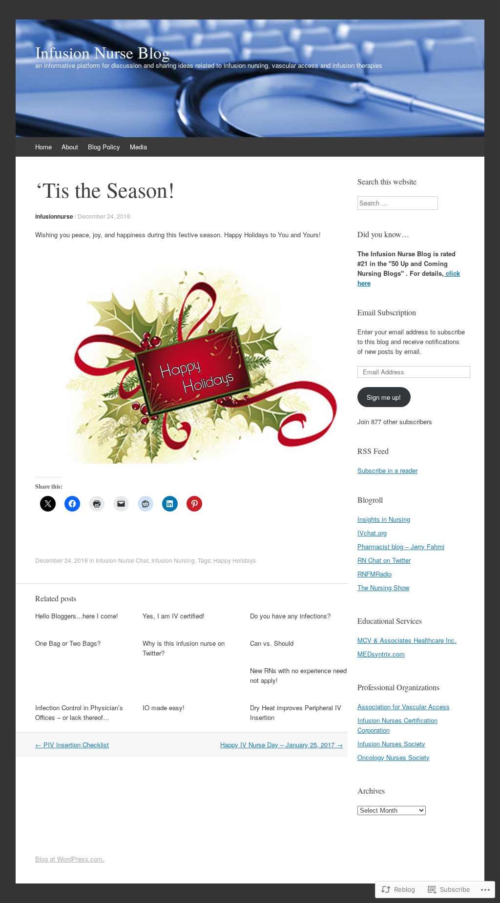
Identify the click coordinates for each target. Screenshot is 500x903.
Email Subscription (386, 312)
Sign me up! (384, 397)
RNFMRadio (374, 573)
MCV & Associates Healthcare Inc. (407, 640)
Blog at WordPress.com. (69, 858)
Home (43, 146)
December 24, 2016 (104, 216)
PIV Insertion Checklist (72, 744)
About (70, 146)
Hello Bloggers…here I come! (76, 615)
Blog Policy (104, 146)
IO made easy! (164, 707)
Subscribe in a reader (387, 470)
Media (138, 146)
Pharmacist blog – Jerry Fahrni (400, 546)
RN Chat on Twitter (384, 560)
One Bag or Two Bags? (68, 643)
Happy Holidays (234, 560)
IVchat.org (372, 532)
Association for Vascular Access (403, 706)
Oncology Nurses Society (393, 757)
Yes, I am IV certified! (174, 615)
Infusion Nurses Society (391, 743)
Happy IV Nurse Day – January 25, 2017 (281, 744)
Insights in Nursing (383, 519)
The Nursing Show (383, 587)
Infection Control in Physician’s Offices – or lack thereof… (79, 712)
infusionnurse (54, 216)
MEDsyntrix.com (381, 653)
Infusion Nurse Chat (122, 560)
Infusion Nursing (173, 560)
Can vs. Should (271, 643)
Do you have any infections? (290, 615)
